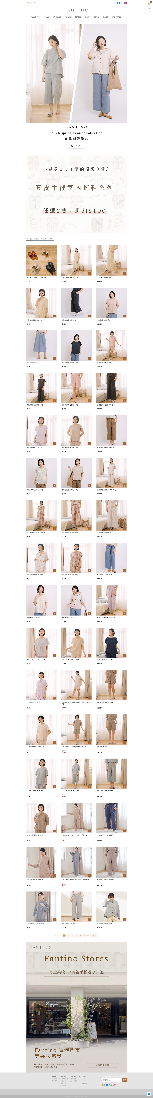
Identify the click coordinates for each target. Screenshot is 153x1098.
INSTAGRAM (83, 1081)
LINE (83, 1078)
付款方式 (63, 1081)
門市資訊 (54, 1081)
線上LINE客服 (73, 1081)
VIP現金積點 (63, 1085)
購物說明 (63, 1076)
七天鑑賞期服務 (63, 1078)
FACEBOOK (83, 1083)
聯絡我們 (73, 1078)
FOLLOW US (83, 1076)
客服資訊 (73, 1076)
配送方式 (63, 1083)
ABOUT (54, 1076)
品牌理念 (54, 1078)
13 (76, 935)
